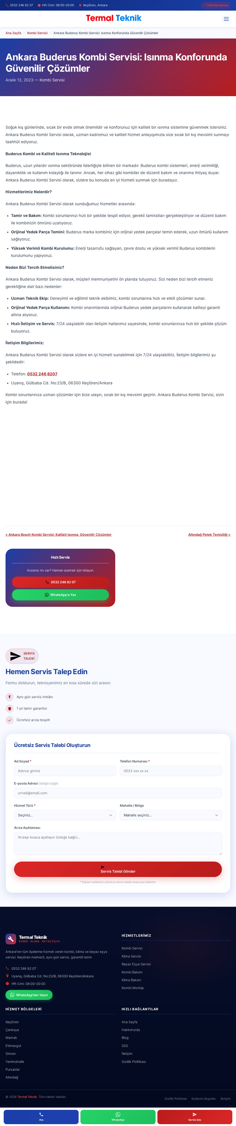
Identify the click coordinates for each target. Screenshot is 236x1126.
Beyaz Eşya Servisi (136, 964)
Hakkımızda (131, 1030)
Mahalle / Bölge (132, 805)
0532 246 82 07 (63, 582)
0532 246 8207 (42, 374)
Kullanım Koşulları (204, 1098)
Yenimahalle (15, 1062)
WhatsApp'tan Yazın (32, 995)
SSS (125, 1046)
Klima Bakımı (131, 980)
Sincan (11, 1053)
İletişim (127, 1053)
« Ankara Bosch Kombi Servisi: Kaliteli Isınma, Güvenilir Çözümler (59, 534)
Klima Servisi (131, 956)
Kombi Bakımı (132, 972)
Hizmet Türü (25, 805)
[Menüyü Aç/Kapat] (226, 19)
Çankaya (12, 1030)
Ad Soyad (23, 761)
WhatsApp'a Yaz (63, 595)
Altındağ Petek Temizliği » (209, 534)
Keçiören (12, 1022)
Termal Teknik (27, 1097)
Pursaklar (13, 1069)
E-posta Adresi (36, 783)
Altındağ (12, 1077)
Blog (125, 1038)
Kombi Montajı (133, 988)
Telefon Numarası (135, 761)
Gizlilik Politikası (134, 1062)
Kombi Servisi (52, 80)
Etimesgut (13, 1046)
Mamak (11, 1038)
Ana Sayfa (129, 1022)
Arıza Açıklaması (27, 828)
